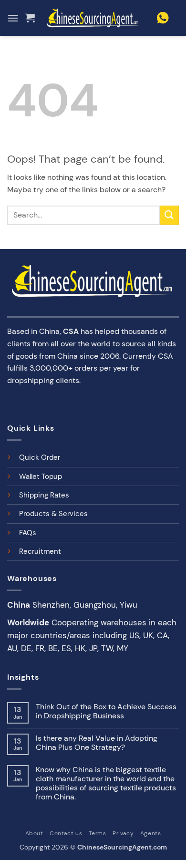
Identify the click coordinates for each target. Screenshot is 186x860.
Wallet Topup (40, 476)
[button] (13, 18)
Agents (150, 833)
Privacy (123, 833)
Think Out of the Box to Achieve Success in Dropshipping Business (106, 711)
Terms (97, 833)
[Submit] (169, 215)
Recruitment (40, 551)
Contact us (66, 833)
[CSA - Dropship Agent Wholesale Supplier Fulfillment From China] (93, 18)
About (34, 833)
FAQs (27, 533)
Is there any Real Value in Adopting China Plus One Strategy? (96, 743)
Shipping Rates (44, 495)
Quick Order (39, 457)
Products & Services (53, 513)
